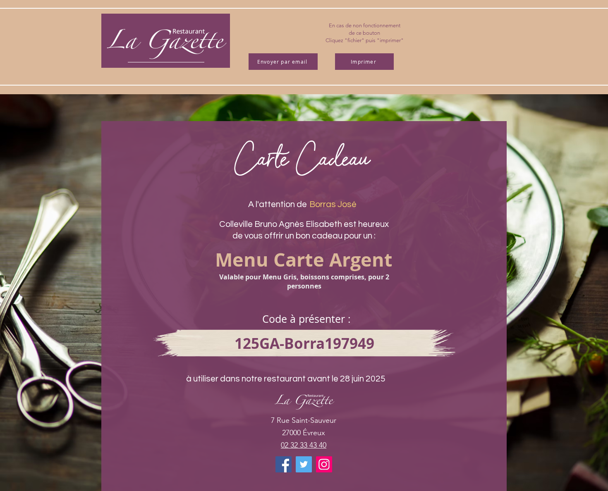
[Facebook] (283, 464)
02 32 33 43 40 (303, 445)
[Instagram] (324, 464)
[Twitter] (304, 464)
